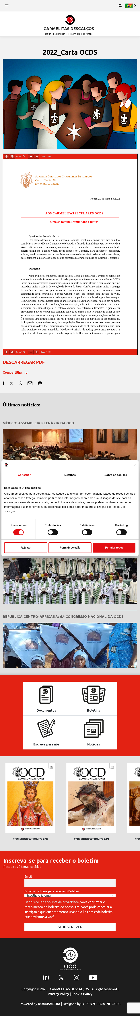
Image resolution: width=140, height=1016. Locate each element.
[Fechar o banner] (134, 465)
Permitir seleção (70, 547)
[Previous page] (6, 156)
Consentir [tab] (24, 474)
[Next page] (12, 156)
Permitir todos (114, 547)
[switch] (53, 532)
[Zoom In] (36, 156)
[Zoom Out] (31, 156)
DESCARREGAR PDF (24, 362)
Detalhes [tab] (70, 474)
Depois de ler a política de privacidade (51, 902)
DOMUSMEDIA (49, 1004)
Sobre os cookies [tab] (115, 474)
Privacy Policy (58, 994)
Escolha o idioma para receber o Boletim (51, 891)
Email (28, 876)
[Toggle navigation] (7, 5)
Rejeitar (26, 547)
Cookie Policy (81, 994)
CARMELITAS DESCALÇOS (69, 28)
